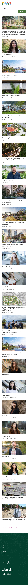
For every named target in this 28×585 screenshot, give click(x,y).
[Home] (9, 3)
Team (3, 547)
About (3, 545)
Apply (22, 11)
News (3, 553)
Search (4, 8)
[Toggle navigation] (25, 4)
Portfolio (4, 543)
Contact (4, 551)
